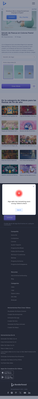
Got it (19, 210)
